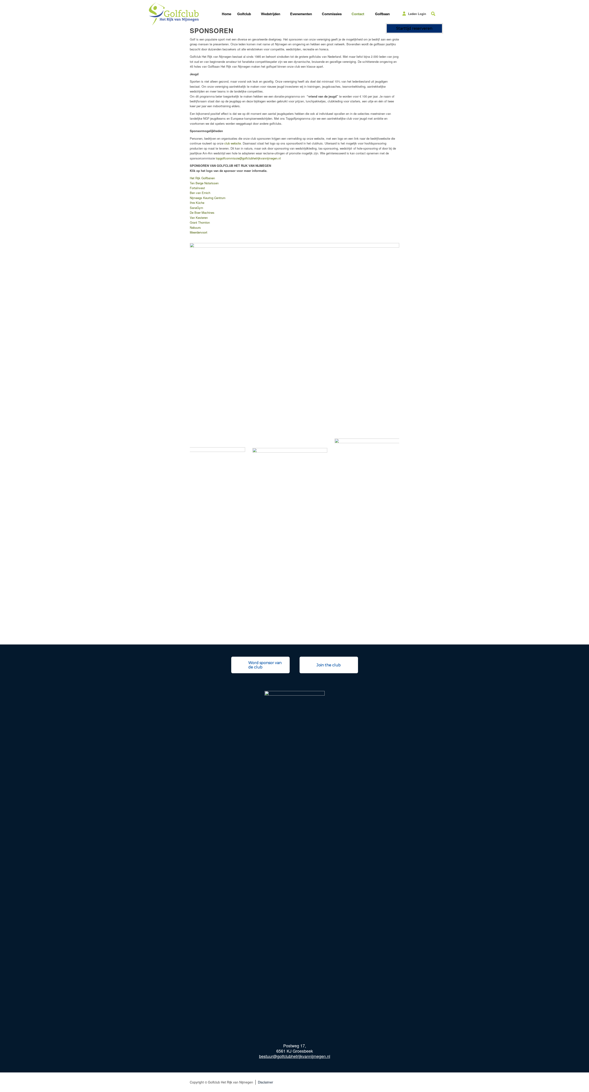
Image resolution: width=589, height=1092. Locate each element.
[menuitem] (226, 14)
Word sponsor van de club (265, 665)
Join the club (329, 665)
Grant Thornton (200, 222)
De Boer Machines (202, 212)
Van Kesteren (199, 217)
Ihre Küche (197, 202)
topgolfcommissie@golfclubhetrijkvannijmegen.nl (248, 158)
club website (232, 143)
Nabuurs (195, 227)
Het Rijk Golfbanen (202, 178)
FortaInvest (197, 188)
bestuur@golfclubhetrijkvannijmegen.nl (294, 1056)
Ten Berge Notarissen (204, 183)
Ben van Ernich (200, 193)
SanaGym (196, 207)
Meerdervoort (198, 232)
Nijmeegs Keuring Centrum (207, 198)
